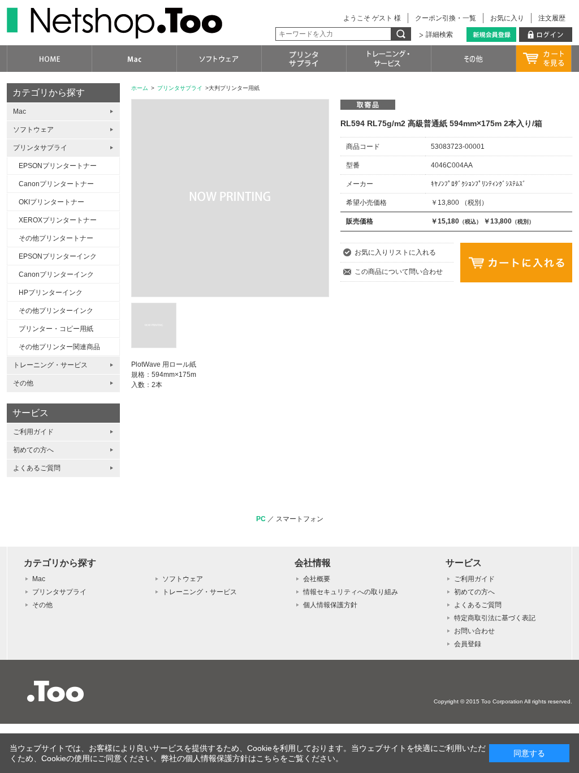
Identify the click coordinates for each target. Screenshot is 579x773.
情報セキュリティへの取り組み (350, 592)
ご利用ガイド (33, 432)
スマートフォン (299, 519)
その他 (23, 383)
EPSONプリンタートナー (58, 166)
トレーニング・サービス (50, 365)
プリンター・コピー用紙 (56, 329)
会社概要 (316, 579)
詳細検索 (439, 34)
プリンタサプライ (179, 88)
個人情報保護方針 (330, 605)
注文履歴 (551, 18)
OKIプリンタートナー (51, 202)
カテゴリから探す (48, 92)
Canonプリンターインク (56, 274)
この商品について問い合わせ (399, 272)
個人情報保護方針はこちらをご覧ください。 (264, 758)
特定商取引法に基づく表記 (494, 618)
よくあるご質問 (37, 468)
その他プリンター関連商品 (59, 347)
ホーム (139, 88)
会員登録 (467, 644)
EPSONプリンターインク (58, 256)
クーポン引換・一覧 (445, 18)
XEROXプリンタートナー (58, 220)
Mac (19, 111)
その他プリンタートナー (56, 238)
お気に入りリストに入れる (395, 252)
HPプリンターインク (51, 293)
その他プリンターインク (56, 311)
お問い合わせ (474, 631)
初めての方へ (33, 450)
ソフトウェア (33, 130)
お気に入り (507, 18)
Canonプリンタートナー (56, 184)
